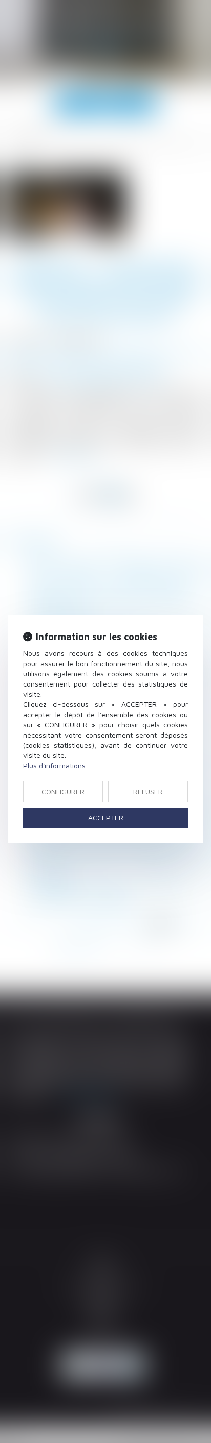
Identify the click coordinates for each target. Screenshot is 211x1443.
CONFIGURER (63, 791)
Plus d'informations (54, 765)
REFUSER (148, 791)
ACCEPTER (105, 817)
